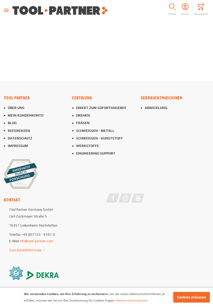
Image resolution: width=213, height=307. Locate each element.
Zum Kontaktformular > (27, 250)
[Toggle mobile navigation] (6, 10)
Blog (12, 123)
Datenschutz (20, 138)
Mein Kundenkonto (25, 115)
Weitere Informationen (132, 300)
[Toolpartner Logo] (85, 10)
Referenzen (19, 131)
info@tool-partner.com (36, 241)
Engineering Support (95, 153)
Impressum (18, 146)
